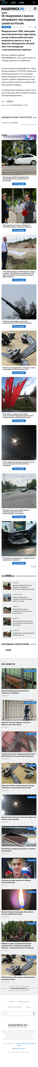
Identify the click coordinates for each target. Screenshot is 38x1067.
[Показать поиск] (34, 2)
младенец (10, 101)
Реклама (28, 1007)
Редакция (11, 1002)
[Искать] (33, 1013)
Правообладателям (24, 1002)
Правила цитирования (15, 1007)
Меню (35, 8)
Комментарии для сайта (28, 124)
